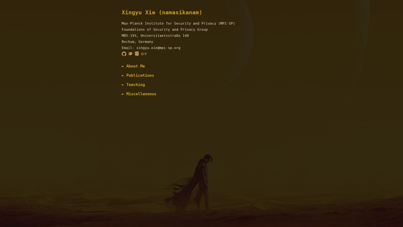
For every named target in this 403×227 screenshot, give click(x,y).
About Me (135, 66)
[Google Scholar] (130, 54)
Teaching (135, 84)
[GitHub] (124, 54)
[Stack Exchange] (137, 54)
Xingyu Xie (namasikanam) (162, 12)
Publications (140, 75)
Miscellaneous (141, 93)
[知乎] (144, 54)
